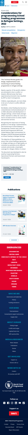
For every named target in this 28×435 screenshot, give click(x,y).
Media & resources (14, 339)
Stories (14, 348)
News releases (14, 342)
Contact (6, 424)
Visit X (4, 403)
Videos (14, 351)
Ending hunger (14, 325)
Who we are (14, 293)
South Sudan (14, 278)
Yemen (14, 287)
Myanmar (14, 268)
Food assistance (14, 311)
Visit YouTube (20, 403)
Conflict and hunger (14, 328)
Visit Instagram (12, 403)
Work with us (14, 368)
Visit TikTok (24, 403)
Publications (14, 5)
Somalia (14, 276)
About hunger (14, 322)
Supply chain (14, 317)
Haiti (14, 260)
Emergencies (21, 30)
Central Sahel (14, 254)
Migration (14, 33)
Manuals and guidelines (8, 30)
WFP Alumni (19, 427)
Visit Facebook (8, 403)
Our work (14, 308)
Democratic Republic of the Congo (14, 257)
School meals (5, 33)
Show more (14, 240)
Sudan (14, 281)
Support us (14, 360)
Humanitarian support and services (14, 314)
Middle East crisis (14, 265)
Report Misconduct (14, 430)
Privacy (12, 424)
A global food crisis (14, 331)
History (14, 300)
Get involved (14, 356)
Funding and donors (14, 302)
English (7, 177)
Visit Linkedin (16, 403)
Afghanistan (14, 251)
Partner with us (14, 362)
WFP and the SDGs (14, 334)
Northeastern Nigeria (14, 270)
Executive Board (9, 427)
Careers (14, 371)
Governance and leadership (14, 297)
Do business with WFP (14, 374)
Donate (15, 2)
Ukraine (14, 284)
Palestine (14, 273)
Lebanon (14, 262)
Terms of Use (20, 424)
